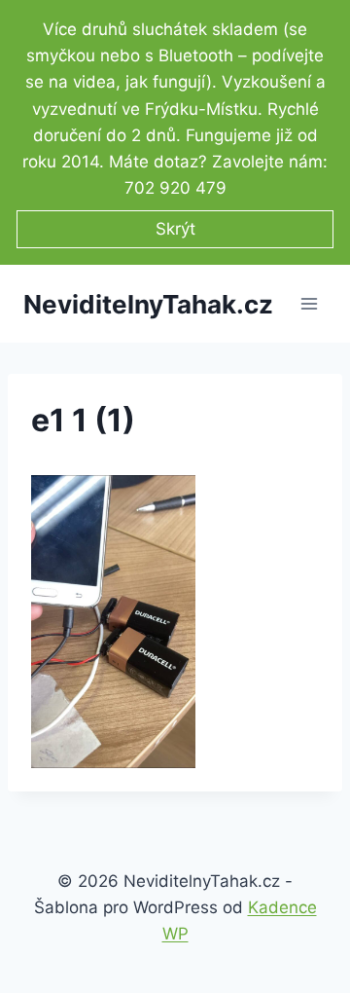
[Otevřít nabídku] (309, 304)
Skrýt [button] (175, 229)
